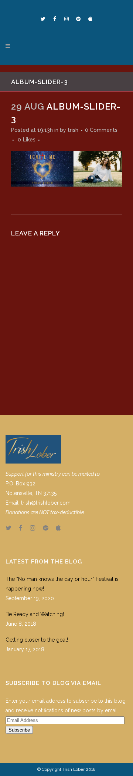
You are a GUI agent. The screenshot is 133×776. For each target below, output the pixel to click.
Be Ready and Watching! (35, 614)
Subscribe (19, 730)
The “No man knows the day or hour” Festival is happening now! (62, 584)
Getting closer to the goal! (37, 640)
